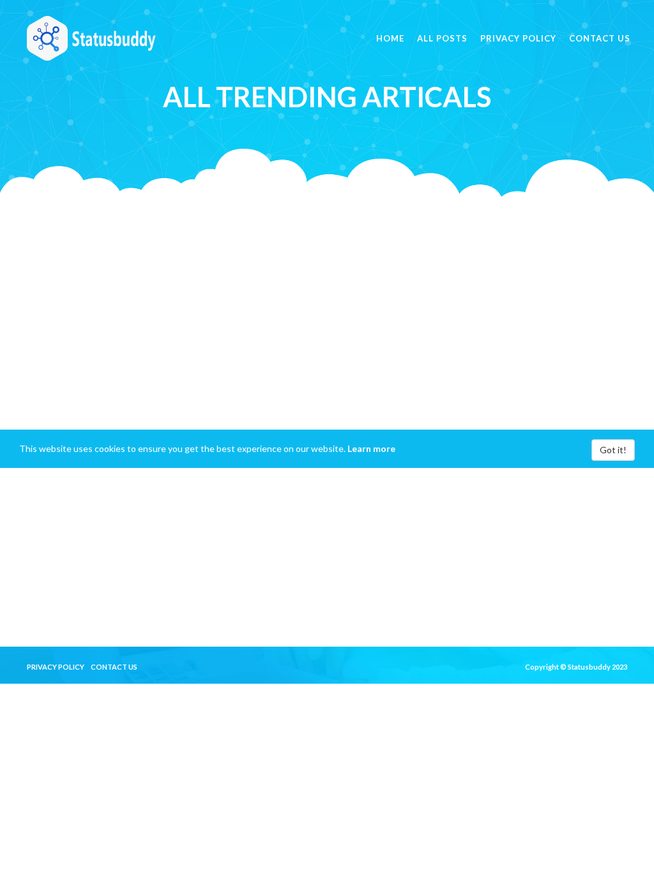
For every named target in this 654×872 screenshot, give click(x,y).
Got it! (613, 449)
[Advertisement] (327, 286)
